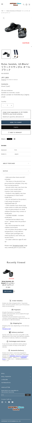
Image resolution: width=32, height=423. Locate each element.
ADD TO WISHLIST (16, 132)
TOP (2, 11)
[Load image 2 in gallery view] (16, 54)
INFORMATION (6, 382)
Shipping (3, 79)
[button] (2, 4)
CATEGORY (4, 379)
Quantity (3, 101)
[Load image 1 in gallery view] (6, 54)
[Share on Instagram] (14, 139)
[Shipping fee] (6, 329)
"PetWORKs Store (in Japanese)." (18, 356)
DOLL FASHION (6, 376)
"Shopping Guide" (18, 245)
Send (28, 394)
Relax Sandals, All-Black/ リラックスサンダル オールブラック (8, 283)
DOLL (3, 373)
